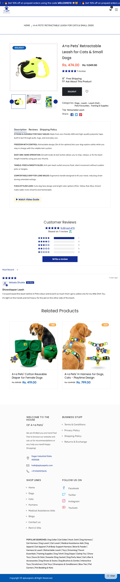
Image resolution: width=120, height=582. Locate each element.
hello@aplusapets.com (42, 465)
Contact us (35, 522)
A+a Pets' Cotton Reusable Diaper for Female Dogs (29, 375)
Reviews (33, 129)
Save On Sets (38, 557)
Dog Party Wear (74, 557)
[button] (69, 71)
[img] (9, 278)
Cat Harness (32, 543)
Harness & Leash (34, 550)
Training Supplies (45, 553)
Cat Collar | (63, 539)
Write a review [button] (60, 259)
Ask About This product (78, 81)
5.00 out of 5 (68, 228)
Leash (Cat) (94, 103)
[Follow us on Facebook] (72, 115)
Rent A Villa (35, 528)
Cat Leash (55, 543)
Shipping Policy (48, 129)
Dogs (77, 103)
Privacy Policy (72, 430)
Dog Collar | (52, 539)
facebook (73, 488)
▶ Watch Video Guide (27, 199)
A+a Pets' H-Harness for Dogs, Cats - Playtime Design (84, 375)
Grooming (72, 550)
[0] (110, 10)
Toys (64, 550)
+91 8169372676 (39, 471)
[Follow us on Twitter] (76, 115)
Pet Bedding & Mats (44, 568)
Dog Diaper (69, 553)
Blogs (32, 516)
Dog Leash (44, 543)
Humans (33, 505)
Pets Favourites (82, 106)
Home (27, 25)
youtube (73, 507)
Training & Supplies (99, 106)
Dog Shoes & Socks (48, 560)
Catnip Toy (81, 553)
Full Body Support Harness (59, 546)
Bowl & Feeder (79, 546)
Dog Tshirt (59, 553)
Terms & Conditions (74, 424)
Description (20, 129)
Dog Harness (85, 539)
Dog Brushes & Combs (69, 560)
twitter (72, 495)
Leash (84, 103)
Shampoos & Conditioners (65, 564)
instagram (73, 501)
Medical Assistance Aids (42, 510)
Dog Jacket (60, 557)
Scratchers (37, 564)
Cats (31, 499)
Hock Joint (73, 539)
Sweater (49, 557)
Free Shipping (74, 78)
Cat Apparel (40, 546)
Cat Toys (48, 564)
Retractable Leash (75, 110)
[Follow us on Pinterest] (80, 115)
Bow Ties (83, 564)
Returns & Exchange (75, 442)
